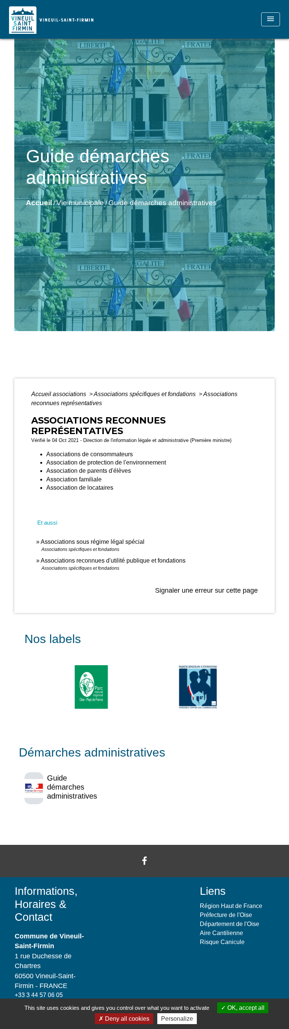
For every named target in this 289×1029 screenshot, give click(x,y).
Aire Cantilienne (221, 933)
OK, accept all (245, 1008)
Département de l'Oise (229, 924)
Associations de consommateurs (89, 454)
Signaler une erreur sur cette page (206, 590)
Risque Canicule (222, 942)
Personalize (177, 1018)
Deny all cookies (126, 1018)
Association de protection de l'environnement (106, 462)
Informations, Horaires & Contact (46, 904)
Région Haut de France (231, 906)
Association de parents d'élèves (88, 471)
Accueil (39, 203)
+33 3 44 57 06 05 (39, 995)
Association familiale (74, 479)
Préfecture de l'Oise (226, 915)
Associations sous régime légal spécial (92, 542)
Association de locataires (79, 487)
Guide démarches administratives (162, 203)
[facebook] (144, 861)
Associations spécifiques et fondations (145, 394)
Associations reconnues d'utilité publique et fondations (113, 560)
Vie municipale (80, 203)
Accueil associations (59, 394)
